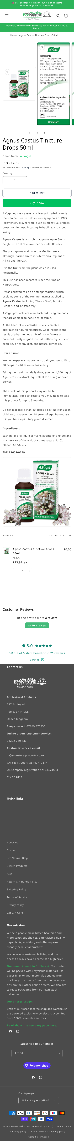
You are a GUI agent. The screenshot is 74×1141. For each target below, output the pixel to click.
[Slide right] (44, 133)
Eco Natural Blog (17, 858)
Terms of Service (17, 897)
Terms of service (38, 1131)
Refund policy (64, 1126)
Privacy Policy (15, 905)
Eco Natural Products (22, 1126)
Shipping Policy (16, 889)
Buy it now (37, 202)
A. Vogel (25, 156)
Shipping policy (57, 1131)
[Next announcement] (67, 4)
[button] (7, 16)
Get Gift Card (15, 912)
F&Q (9, 873)
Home (13, 35)
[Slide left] (29, 133)
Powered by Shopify (43, 1126)
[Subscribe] (58, 1053)
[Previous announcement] (6, 4)
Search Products (17, 865)
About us (12, 842)
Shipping (25, 167)
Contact (11, 850)
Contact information (38, 1136)
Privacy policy (19, 1131)
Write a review (37, 625)
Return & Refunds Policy (22, 881)
